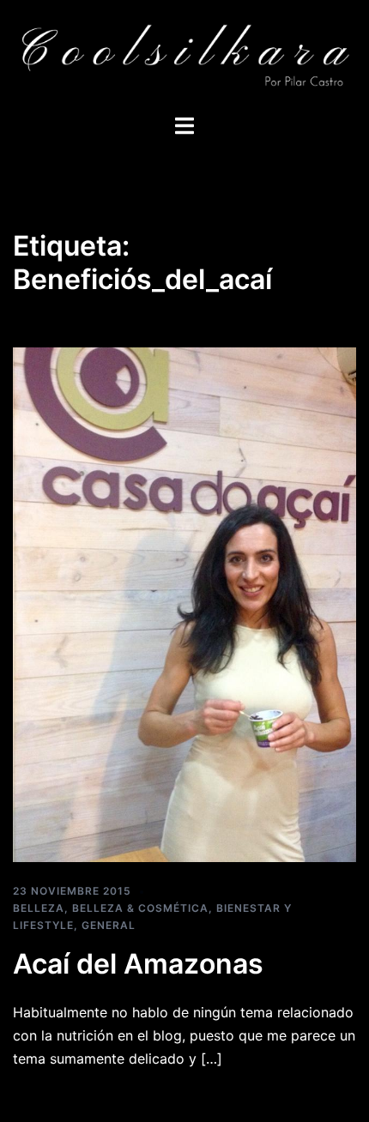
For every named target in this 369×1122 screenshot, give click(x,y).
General (109, 925)
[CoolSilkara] (184, 55)
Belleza (38, 908)
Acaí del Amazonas (138, 963)
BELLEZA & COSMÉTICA (140, 908)
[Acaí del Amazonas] (184, 603)
